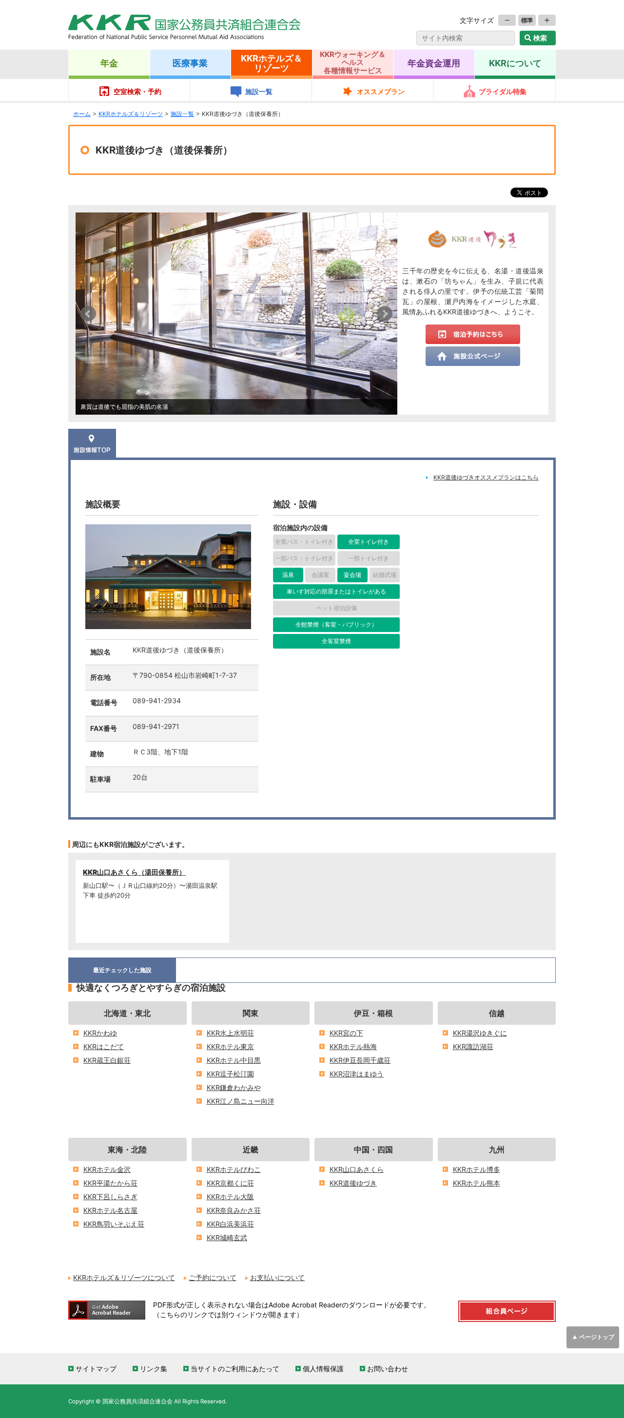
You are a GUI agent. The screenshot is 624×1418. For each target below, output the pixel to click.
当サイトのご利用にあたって (235, 1368)
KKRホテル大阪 (230, 1196)
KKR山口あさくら (357, 1169)
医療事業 (190, 62)
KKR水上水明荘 (230, 1033)
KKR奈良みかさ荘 (234, 1210)
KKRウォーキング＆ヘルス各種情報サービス (353, 62)
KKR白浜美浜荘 (230, 1224)
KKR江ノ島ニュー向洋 (240, 1101)
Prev (88, 314)
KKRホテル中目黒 (234, 1060)
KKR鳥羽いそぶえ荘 (113, 1224)
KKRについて (515, 62)
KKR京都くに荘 (230, 1183)
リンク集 (153, 1368)
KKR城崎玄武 (227, 1237)
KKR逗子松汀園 (230, 1074)
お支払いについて (277, 1277)
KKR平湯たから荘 (110, 1183)
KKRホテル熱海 (353, 1046)
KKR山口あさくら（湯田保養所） (134, 872)
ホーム (82, 114)
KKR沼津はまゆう (357, 1074)
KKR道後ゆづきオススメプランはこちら (486, 477)
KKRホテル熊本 (476, 1183)
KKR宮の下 (346, 1033)
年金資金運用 (434, 62)
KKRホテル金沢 (107, 1169)
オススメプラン (381, 91)
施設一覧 (259, 91)
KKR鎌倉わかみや (234, 1087)
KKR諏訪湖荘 (473, 1046)
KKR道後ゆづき (353, 1183)
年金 (109, 62)
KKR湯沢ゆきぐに (480, 1033)
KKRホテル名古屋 (110, 1210)
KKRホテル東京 (230, 1046)
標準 (527, 20)
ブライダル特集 (502, 91)
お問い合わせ (387, 1368)
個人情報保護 (323, 1368)
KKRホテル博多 (476, 1169)
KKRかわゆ (100, 1033)
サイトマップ (96, 1368)
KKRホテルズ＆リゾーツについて (124, 1277)
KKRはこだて (103, 1046)
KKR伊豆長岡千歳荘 (360, 1060)
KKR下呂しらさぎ (110, 1196)
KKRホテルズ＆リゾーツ (271, 63)
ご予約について (212, 1277)
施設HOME (92, 443)
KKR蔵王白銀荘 (107, 1060)
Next (384, 314)
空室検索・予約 (137, 91)
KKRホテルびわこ (234, 1169)
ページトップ (596, 1337)
